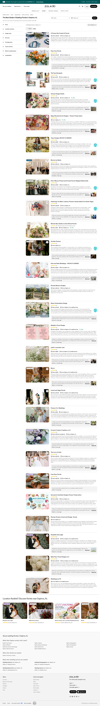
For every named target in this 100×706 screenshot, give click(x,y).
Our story (5, 679)
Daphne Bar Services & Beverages (10, 646)
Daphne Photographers (71, 644)
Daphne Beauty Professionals (41, 644)
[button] (69, 18)
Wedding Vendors (6, 14)
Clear (34, 28)
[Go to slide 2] (36, 46)
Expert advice (17, 6)
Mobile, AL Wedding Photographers (42, 664)
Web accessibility (27, 703)
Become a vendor (64, 10)
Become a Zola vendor (7, 681)
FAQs (34, 681)
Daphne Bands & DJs (39, 646)
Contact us (35, 690)
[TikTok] (79, 696)
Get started (73, 691)
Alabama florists (17, 14)
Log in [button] (87, 6)
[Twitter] (74, 696)
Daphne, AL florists (25, 14)
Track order (35, 683)
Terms (34, 1)
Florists (12, 14)
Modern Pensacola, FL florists (9, 655)
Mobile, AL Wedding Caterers (9, 664)
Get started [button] (93, 6)
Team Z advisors (36, 692)
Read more (87, 66)
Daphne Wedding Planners (40, 648)
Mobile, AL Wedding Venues (41, 670)
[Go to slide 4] (38, 46)
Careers (4, 687)
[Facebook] (70, 696)
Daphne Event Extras (7, 643)
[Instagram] (76, 696)
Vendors (44, 10)
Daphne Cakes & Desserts (8, 648)
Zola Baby (83, 1)
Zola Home (88, 1)
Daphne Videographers (71, 643)
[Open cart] (82, 6)
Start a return (36, 685)
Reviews (4, 683)
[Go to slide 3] (37, 46)
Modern (31, 14)
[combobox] (81, 17)
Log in (70, 683)
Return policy (36, 687)
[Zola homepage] (50, 6)
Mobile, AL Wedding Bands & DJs (10, 670)
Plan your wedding (7, 6)
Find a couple (27, 6)
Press (4, 690)
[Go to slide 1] (35, 46)
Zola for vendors (94, 1)
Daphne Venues (69, 646)
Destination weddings (53, 10)
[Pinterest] (72, 696)
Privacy (4, 703)
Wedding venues (35, 10)
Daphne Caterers (38, 643)
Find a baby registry (73, 687)
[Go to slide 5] (39, 46)
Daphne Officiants (6, 644)
